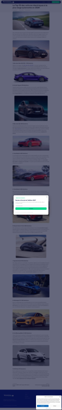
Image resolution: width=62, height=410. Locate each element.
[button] (60, 396)
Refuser (54, 405)
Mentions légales (48, 408)
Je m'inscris (31, 208)
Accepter (42, 405)
